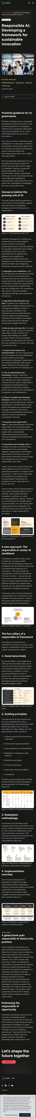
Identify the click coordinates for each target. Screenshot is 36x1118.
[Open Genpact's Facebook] (6, 1086)
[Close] (33, 1097)
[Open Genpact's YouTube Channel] (12, 1085)
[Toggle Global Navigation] (33, 3)
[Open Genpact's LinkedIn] (9, 1085)
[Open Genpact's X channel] (2, 1085)
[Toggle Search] (29, 3)
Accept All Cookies (25, 1115)
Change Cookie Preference (11, 1115)
